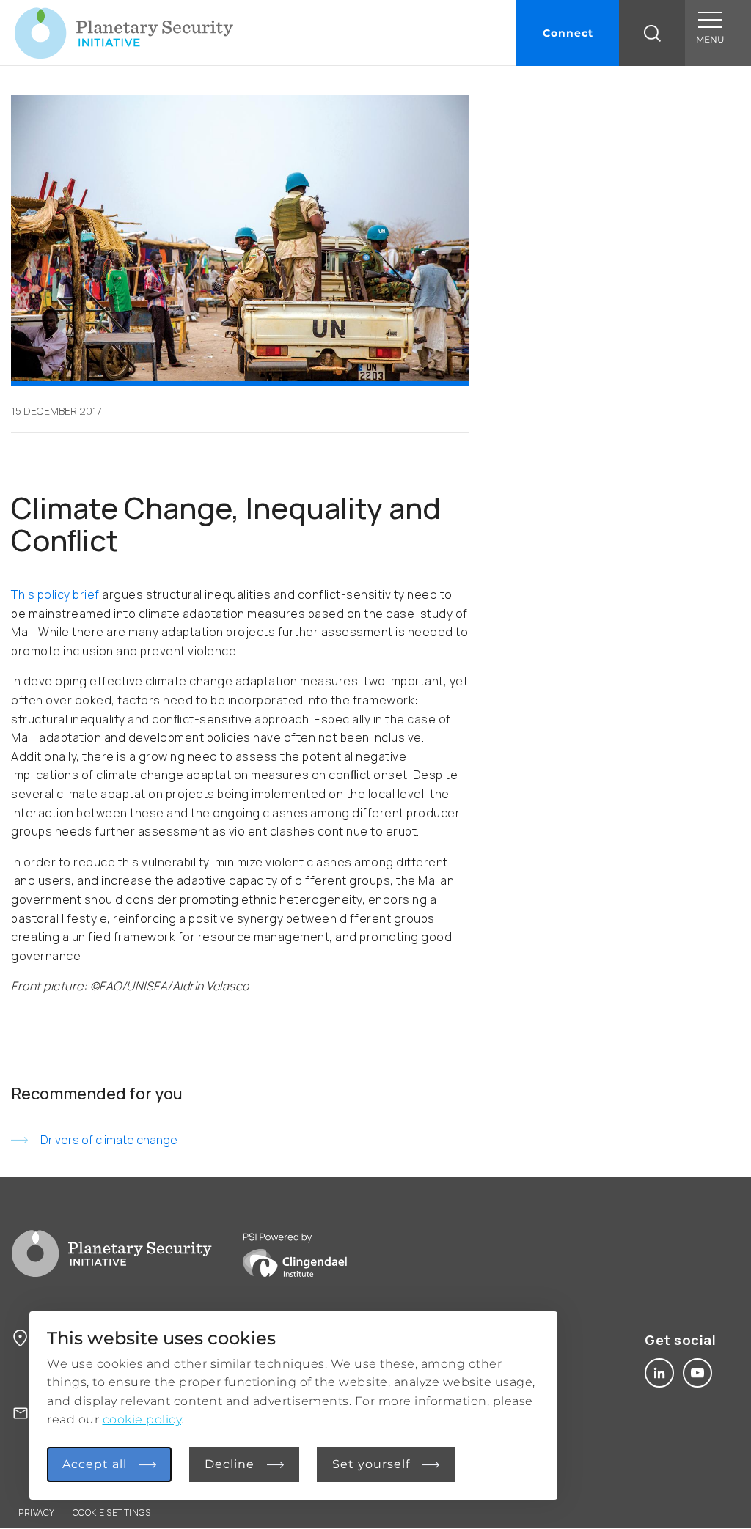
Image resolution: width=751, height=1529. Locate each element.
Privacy (36, 1512)
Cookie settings (112, 1512)
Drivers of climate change (108, 1140)
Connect (568, 33)
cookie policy (142, 1419)
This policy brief (55, 594)
